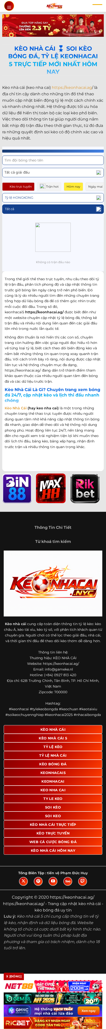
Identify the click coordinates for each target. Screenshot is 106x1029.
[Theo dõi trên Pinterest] (38, 881)
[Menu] (9, 6)
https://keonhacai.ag (72, 87)
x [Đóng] (13, 976)
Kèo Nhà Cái (16, 408)
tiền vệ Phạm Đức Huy (67, 873)
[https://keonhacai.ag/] (54, 6)
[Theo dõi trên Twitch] (82, 881)
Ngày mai (95, 186)
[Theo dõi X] (23, 881)
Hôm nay (73, 186)
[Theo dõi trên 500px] (67, 881)
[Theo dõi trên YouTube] (53, 881)
